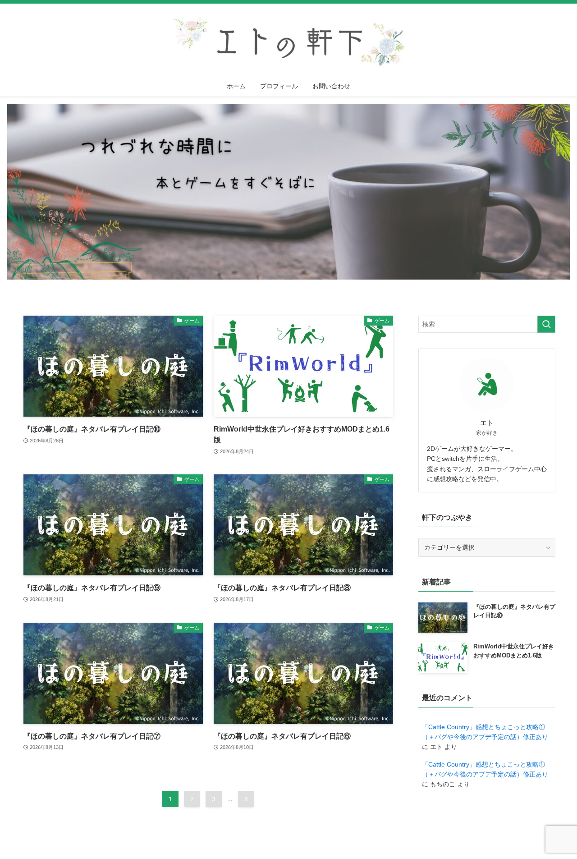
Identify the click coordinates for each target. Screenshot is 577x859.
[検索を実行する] (546, 324)
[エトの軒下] (288, 41)
